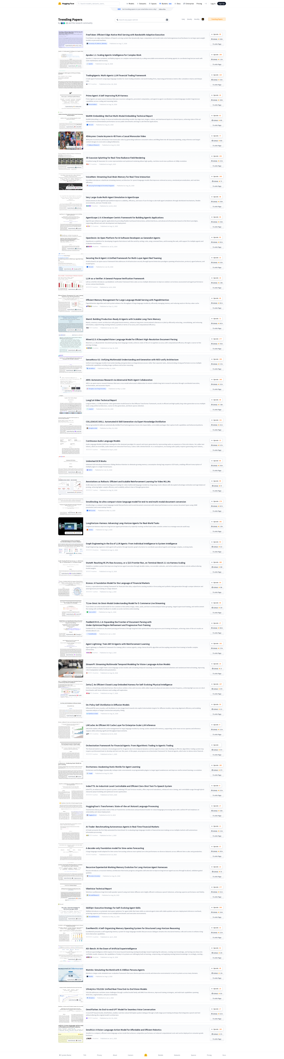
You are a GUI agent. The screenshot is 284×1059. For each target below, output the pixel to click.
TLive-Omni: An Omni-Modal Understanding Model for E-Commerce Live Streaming (125, 603)
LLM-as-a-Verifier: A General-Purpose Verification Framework (115, 278)
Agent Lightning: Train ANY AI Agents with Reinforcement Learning (118, 644)
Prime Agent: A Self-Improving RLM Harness (107, 95)
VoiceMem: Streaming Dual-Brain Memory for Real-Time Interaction (118, 176)
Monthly (197, 19)
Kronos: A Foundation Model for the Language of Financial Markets (118, 583)
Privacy (99, 1055)
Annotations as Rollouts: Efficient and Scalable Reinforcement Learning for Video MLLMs (128, 481)
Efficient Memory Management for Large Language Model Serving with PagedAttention (127, 299)
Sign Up (222, 3)
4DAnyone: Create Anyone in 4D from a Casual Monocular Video (116, 136)
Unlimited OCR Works (96, 461)
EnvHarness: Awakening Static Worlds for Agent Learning (113, 766)
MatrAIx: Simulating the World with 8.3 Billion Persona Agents (115, 969)
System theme (66, 1055)
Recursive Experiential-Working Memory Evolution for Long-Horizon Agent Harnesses (126, 867)
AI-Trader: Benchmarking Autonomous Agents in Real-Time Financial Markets (122, 826)
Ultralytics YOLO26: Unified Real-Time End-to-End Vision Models (116, 989)
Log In (213, 3)
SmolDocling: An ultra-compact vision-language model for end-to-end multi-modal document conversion (136, 501)
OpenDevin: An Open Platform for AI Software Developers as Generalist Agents (123, 237)
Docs (179, 3)
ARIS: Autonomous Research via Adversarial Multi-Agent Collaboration (119, 379)
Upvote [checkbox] (217, 34)
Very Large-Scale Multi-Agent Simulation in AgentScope (112, 197)
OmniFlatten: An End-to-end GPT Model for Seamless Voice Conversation (121, 1009)
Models (131, 3)
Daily (183, 19)
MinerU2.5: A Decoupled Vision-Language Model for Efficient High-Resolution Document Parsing (131, 339)
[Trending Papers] (203, 19)
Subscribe (162, 9)
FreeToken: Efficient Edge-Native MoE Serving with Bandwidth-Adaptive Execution (125, 34)
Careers (130, 1055)
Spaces (154, 3)
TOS (84, 1055)
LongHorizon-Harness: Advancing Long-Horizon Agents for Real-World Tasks (122, 523)
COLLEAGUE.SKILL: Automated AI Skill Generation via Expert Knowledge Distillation (126, 421)
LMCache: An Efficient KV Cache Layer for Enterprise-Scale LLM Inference (120, 725)
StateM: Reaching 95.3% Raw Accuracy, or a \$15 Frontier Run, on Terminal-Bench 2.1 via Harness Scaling (135, 562)
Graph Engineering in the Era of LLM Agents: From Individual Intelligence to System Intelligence (131, 543)
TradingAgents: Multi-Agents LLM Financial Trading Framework (116, 75)
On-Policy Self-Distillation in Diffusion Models (107, 704)
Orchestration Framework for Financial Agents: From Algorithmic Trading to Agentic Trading (129, 745)
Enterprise (190, 3)
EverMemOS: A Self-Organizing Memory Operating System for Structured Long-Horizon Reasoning (133, 928)
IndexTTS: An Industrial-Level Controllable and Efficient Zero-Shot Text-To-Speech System (129, 786)
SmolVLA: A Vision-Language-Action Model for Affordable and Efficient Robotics (123, 1029)
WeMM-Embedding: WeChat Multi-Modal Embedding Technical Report (119, 115)
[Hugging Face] (145, 1055)
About (115, 1055)
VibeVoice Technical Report (99, 888)
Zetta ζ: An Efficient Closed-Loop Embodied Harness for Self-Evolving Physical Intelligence (129, 684)
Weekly (189, 19)
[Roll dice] (167, 19)
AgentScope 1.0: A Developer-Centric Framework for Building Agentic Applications (125, 217)
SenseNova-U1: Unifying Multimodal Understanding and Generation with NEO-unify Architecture (132, 359)
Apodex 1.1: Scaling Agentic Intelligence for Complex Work (113, 55)
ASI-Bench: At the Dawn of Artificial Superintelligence (111, 948)
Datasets (142, 3)
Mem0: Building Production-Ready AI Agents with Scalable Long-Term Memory (123, 319)
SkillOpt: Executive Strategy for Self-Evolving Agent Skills (113, 907)
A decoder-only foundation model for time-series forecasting (115, 848)
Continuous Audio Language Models (103, 440)
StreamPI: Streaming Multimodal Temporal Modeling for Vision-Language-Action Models (128, 664)
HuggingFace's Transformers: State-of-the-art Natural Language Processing (122, 806)
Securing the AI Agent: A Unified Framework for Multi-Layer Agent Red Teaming (124, 258)
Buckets (166, 3)
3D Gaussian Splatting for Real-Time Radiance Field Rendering (115, 157)
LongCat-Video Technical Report (101, 400)
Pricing (199, 3)
